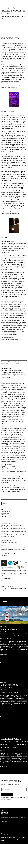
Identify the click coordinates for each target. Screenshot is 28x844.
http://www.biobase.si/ (8, 466)
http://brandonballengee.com (10, 339)
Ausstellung (3, 626)
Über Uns (4, 821)
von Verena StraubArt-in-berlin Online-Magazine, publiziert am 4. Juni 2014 (13, 489)
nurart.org (13, 480)
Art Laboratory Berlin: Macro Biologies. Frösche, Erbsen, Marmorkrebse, (13, 477)
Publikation (3, 736)
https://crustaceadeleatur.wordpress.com (13, 471)
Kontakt (22, 817)
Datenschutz (13, 817)
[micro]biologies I (10, 685)
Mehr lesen (3, 654)
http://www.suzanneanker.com (10, 214)
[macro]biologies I (10, 629)
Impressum (4, 817)
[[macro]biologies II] (14, 615)
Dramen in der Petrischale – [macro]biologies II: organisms (10, 486)
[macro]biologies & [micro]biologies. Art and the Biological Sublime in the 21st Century (14, 743)
